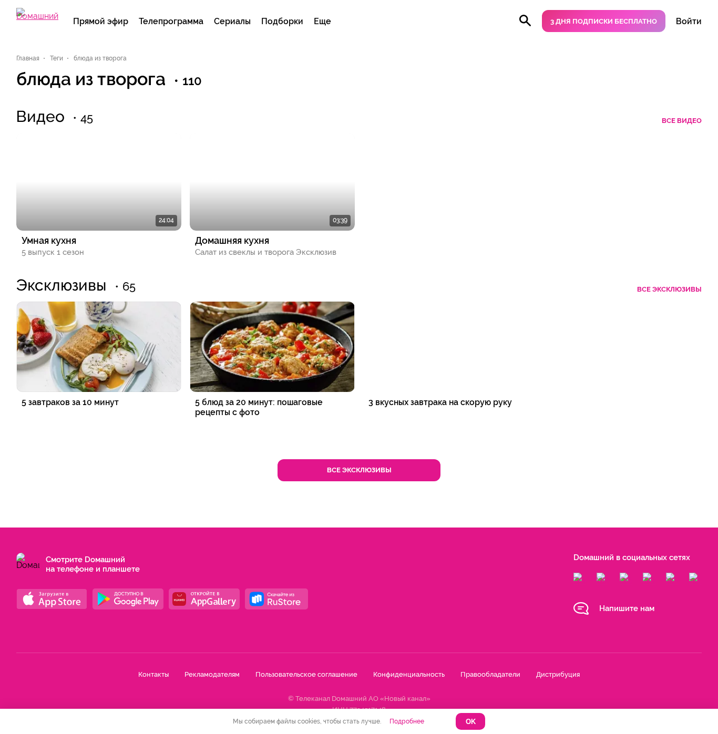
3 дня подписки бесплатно (603, 21)
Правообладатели (490, 674)
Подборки (282, 21)
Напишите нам (626, 608)
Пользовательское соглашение (306, 674)
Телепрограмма (171, 21)
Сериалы (232, 21)
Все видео (682, 121)
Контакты (153, 674)
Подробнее (406, 721)
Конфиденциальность (409, 674)
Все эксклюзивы (669, 289)
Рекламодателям (212, 674)
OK (471, 722)
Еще (322, 21)
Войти (689, 21)
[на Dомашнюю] (37, 16)
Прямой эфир (100, 21)
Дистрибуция (558, 674)
